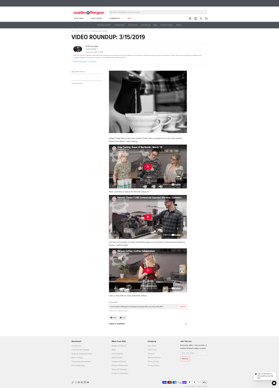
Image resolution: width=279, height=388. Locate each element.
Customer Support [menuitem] (167, 25)
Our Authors (92, 61)
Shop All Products (119, 369)
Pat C (96, 46)
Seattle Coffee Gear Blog (83, 31)
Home (73, 31)
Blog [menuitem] (155, 25)
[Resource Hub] (189, 18)
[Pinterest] (82, 382)
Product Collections (120, 373)
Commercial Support (80, 349)
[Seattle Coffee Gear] (88, 12)
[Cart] (205, 18)
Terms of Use (153, 361)
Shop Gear (78, 18)
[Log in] (200, 18)
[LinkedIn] (85, 382)
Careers (151, 353)
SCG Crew (152, 349)
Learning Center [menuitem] (119, 25)
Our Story (152, 345)
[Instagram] (76, 382)
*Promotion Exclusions (80, 361)
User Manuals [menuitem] (146, 25)
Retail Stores (117, 357)
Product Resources (120, 365)
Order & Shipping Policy (81, 353)
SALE (129, 18)
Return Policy (77, 357)
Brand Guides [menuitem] (133, 25)
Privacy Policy (154, 365)
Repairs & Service (119, 345)
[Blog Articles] (194, 18)
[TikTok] (72, 382)
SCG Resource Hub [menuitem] (104, 25)
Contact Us (76, 345)
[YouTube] (88, 382)
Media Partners (154, 357)
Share (115, 317)
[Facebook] (79, 382)
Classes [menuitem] (179, 25)
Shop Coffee (96, 18)
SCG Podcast (117, 353)
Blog (114, 349)
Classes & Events (119, 361)
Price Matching (77, 365)
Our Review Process (80, 61)
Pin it (123, 317)
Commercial (114, 18)
